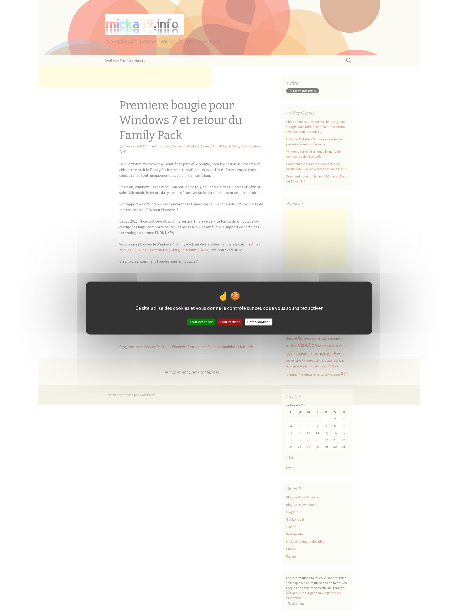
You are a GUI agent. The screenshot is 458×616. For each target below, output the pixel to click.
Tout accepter (201, 321)
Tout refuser (230, 321)
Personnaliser (258, 321)
